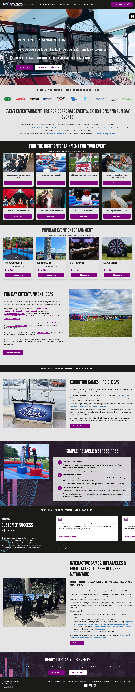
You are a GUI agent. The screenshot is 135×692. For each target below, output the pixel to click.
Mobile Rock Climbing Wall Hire (103, 134)
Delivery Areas (60, 681)
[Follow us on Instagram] (90, 685)
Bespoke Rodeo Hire (57, 134)
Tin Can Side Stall (30, 311)
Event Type (65, 4)
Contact (95, 4)
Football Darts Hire (110, 263)
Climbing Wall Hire (44, 263)
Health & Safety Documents (78, 681)
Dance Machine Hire (102, 626)
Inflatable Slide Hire (12, 318)
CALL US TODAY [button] (78, 672)
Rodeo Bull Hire (38, 128)
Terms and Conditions (111, 681)
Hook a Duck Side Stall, (13, 311)
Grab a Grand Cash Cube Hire (109, 128)
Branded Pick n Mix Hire (81, 406)
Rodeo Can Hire (84, 624)
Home (33, 4)
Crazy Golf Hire (53, 128)
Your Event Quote (121, 4)
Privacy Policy (96, 681)
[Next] (64, 547)
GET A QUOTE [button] (57, 672)
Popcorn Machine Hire (100, 406)
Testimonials (126, 681)
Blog (86, 4)
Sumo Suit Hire (104, 629)
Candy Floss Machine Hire (17, 325)
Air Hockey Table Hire (87, 128)
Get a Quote (24, 67)
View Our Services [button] (13, 352)
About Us (77, 4)
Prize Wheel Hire (125, 626)
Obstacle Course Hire (34, 316)
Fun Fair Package (43, 332)
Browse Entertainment (48, 67)
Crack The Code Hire (123, 395)
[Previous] (58, 547)
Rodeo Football (42, 308)
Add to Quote (18, 275)
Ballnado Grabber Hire (78, 398)
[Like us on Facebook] (86, 685)
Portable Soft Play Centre (14, 316)
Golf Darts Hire (49, 316)
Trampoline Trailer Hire (13, 263)
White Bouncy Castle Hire (119, 624)
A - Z (103, 4)
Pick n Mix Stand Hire (55, 323)
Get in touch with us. (84, 368)
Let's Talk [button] (77, 643)
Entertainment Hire (47, 4)
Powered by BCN (8, 687)
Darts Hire (114, 626)
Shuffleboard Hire (77, 263)
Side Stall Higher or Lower (14, 313)
